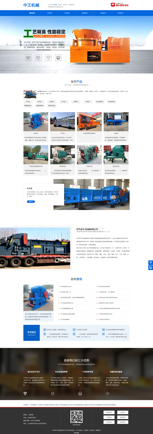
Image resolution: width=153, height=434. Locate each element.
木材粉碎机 (111, 101)
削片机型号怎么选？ (66, 286)
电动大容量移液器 (98, 405)
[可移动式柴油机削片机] (35, 154)
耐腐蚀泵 (65, 405)
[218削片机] (89, 154)
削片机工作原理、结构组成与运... (57, 329)
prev (19, 45)
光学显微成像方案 (78, 405)
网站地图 (76, 432)
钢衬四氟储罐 (112, 405)
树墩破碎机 (27, 105)
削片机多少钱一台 (66, 292)
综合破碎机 (99, 101)
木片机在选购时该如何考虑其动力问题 (109, 308)
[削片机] (35, 121)
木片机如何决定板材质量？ (68, 314)
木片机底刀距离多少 (104, 319)
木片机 (28, 101)
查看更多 (31, 201)
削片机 (40, 101)
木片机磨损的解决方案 (67, 308)
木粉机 (87, 101)
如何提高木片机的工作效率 (106, 303)
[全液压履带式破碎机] (89, 121)
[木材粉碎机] (62, 154)
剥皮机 (52, 101)
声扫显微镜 (33, 405)
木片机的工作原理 (81, 329)
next (133, 45)
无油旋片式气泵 (88, 405)
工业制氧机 (46, 405)
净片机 (64, 101)
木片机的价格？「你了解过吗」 (107, 292)
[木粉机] (116, 121)
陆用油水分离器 (54, 405)
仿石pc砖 (70, 405)
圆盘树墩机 (39, 105)
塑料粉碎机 (51, 105)
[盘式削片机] (116, 154)
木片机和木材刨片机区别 (105, 314)
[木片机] (62, 121)
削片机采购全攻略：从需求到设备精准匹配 (72, 297)
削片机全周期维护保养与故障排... (115, 329)
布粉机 (75, 101)
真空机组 (105, 405)
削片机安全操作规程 (104, 286)
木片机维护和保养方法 (67, 303)
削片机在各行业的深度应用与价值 (108, 297)
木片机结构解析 (65, 319)
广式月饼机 (39, 405)
